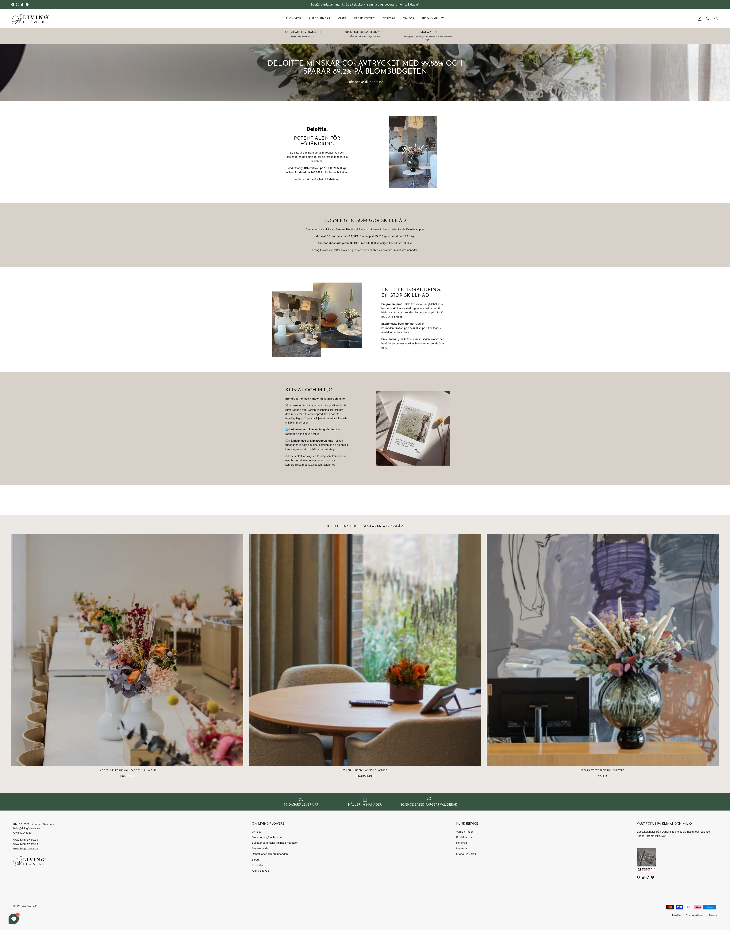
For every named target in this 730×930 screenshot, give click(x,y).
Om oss (256, 831)
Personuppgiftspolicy (695, 915)
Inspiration (258, 865)
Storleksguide (260, 848)
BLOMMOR (293, 18)
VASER (342, 18)
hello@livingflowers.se (26, 828)
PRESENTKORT (364, 18)
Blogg (255, 859)
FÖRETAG (388, 18)
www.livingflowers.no (25, 843)
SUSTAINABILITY (432, 18)
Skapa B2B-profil (466, 853)
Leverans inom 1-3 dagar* (401, 4)
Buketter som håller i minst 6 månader (275, 842)
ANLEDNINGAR (319, 18)
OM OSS (408, 18)
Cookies (713, 915)
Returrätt (461, 842)
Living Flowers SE (29, 906)
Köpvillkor (676, 915)
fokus (316, 433)
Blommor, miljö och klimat (267, 837)
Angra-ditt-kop (260, 870)
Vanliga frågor (464, 831)
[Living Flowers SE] (30, 18)
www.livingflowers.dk (25, 839)
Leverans (461, 848)
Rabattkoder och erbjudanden (270, 853)
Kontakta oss (464, 837)
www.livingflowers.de (25, 848)
